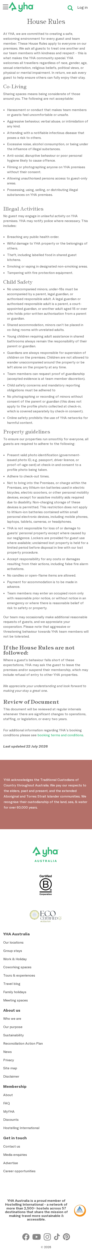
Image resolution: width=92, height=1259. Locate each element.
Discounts (11, 1119)
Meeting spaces (15, 1000)
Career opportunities (19, 1171)
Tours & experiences (19, 975)
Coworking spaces (17, 967)
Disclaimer (11, 1076)
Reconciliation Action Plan (23, 1043)
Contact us (11, 1146)
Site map (10, 1068)
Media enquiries (15, 1154)
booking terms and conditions (60, 735)
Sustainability (13, 1035)
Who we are (12, 1018)
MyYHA (9, 1111)
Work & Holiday (15, 959)
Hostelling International (21, 1128)
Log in (82, 7)
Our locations (13, 942)
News (7, 1052)
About (8, 1095)
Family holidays (14, 992)
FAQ (6, 1103)
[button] (82, 1192)
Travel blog (11, 983)
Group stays (12, 951)
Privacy (8, 1060)
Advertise (10, 1163)
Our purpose (12, 1027)
